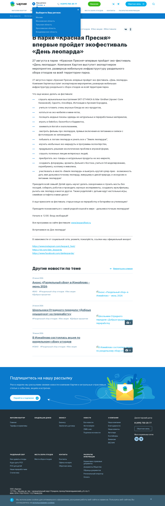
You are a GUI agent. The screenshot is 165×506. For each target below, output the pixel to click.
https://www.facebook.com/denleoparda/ (53, 253)
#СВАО (35, 347)
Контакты (111, 10)
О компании (113, 418)
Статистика (14, 473)
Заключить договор (67, 426)
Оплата (87, 477)
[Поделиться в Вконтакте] (126, 29)
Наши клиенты (114, 429)
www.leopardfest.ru (81, 222)
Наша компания (114, 422)
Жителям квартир (19, 10)
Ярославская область (46, 28)
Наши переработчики (18, 469)
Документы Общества (92, 467)
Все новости (15, 16)
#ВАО (34, 291)
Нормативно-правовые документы (93, 462)
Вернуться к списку (123, 268)
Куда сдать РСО (16, 463)
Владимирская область (46, 32)
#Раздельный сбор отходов (51, 291)
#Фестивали (110, 29)
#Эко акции (96, 29)
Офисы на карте (65, 463)
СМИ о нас (88, 429)
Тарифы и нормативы (18, 426)
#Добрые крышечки (41, 295)
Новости (87, 418)
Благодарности (114, 426)
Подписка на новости (92, 433)
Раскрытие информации (129, 10)
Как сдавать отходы (18, 459)
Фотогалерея (30, 16)
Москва (39, 17)
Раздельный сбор (17, 454)
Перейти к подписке (24, 398)
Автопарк (112, 433)
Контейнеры (113, 436)
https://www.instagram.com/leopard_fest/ (53, 246)
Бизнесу (62, 418)
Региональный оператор (93, 474)
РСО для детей (16, 466)
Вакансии (94, 4)
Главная (13, 422)
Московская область (45, 21)
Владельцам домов (43, 418)
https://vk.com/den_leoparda (47, 249)
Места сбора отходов (94, 10)
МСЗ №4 (111, 443)
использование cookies (43, 502)
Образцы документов (92, 470)
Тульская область (44, 25)
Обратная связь (134, 4)
